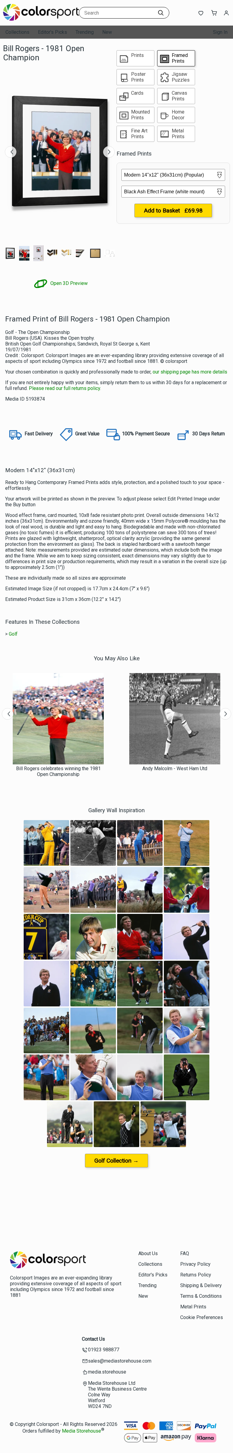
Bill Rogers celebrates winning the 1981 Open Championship (58, 771)
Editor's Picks (52, 32)
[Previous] (10, 152)
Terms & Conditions (201, 1296)
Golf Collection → (116, 1160)
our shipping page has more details (190, 372)
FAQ (184, 1253)
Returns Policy (195, 1275)
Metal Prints (193, 1307)
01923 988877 (103, 1350)
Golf (13, 634)
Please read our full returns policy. (65, 388)
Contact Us (93, 1339)
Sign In (220, 32)
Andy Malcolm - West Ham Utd (174, 768)
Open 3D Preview (68, 283)
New (107, 32)
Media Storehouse (81, 1431)
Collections (17, 32)
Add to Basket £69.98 (173, 210)
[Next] (109, 152)
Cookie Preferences (201, 1317)
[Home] (41, 20)
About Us (148, 1253)
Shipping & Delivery (201, 1285)
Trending (85, 32)
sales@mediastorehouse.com (119, 1361)
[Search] (160, 12)
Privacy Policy (195, 1264)
